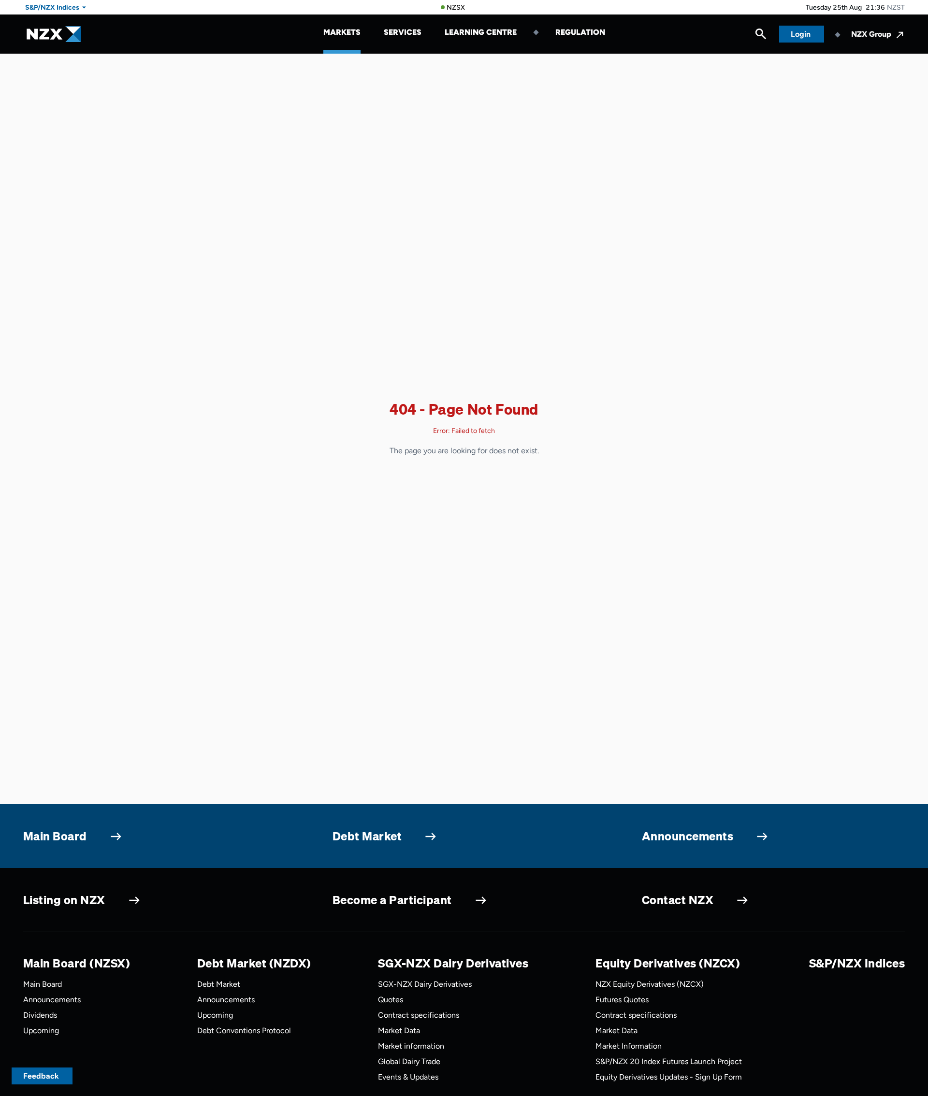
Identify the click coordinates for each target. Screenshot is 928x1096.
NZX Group (871, 34)
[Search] (761, 36)
